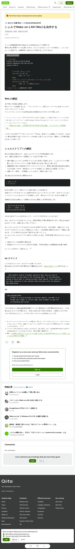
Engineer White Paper (26, 521)
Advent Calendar (25, 511)
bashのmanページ (50, 266)
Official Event (30, 7)
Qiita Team (58, 501)
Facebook (41, 511)
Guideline (4, 511)
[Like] (7, 342)
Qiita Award (23, 518)
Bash (15, 31)
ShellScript (8, 31)
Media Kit (5, 514)
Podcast (40, 518)
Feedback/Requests (8, 518)
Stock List (12, 7)
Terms (3, 505)
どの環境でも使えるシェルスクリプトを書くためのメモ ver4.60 (31, 333)
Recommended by (20, 387)
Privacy (4, 508)
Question (21, 7)
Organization (56, 7)
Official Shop (59, 508)
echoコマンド (56, 333)
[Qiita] (5, 2)
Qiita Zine (58, 505)
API (21, 524)
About (3, 501)
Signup (69, 3)
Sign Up (41, 461)
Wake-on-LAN (22, 31)
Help (3, 521)
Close (23, 539)
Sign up (14, 539)
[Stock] (13, 342)
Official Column (44, 7)
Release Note (24, 501)
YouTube (40, 514)
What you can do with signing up (22, 365)
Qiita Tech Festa (25, 514)
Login (61, 3)
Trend (5, 7)
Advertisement (6, 524)
